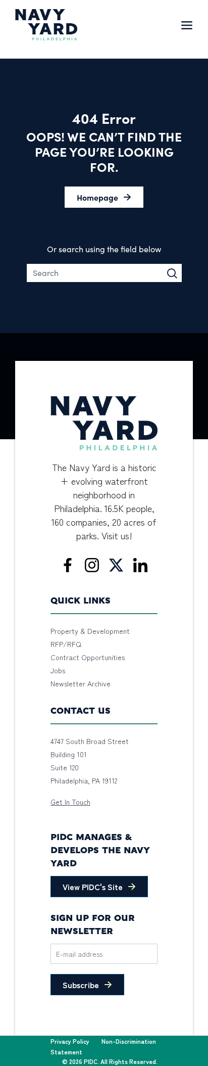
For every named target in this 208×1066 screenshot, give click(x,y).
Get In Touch (70, 802)
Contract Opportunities (87, 657)
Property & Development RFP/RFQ (90, 637)
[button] (104, 197)
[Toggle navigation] (187, 24)
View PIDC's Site (93, 886)
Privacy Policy (69, 1041)
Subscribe (81, 985)
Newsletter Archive (80, 683)
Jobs (57, 670)
